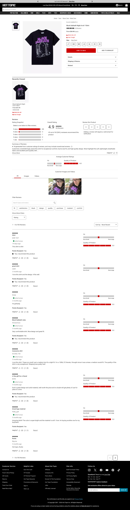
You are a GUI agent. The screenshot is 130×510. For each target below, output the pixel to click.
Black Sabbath (71, 22)
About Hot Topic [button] (51, 466)
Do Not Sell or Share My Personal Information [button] (73, 489)
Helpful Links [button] (28, 466)
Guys (49, 13)
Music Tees (66, 18)
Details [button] (76, 31)
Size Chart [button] (74, 40)
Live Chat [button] (107, 474)
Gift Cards (5, 476)
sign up (123, 490)
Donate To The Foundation (53, 479)
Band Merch (94, 13)
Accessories (78, 13)
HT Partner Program (30, 476)
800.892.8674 (86, 506)
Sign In (26, 485)
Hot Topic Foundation (51, 482)
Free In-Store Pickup (8, 473)
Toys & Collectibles (107, 13)
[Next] (92, 1)
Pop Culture (14, 13)
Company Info (49, 473)
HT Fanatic (27, 473)
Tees (55, 13)
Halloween (24, 13)
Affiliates (47, 469)
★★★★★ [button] (16, 110)
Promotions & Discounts (31, 482)
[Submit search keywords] (3, 9)
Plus (43, 13)
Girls (37, 13)
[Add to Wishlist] (26, 83)
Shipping (4, 482)
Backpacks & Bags (65, 13)
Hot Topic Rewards (29, 479)
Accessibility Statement (73, 482)
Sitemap (68, 485)
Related (70, 65)
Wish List (26, 489)
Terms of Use (70, 479)
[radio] (68, 44)
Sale (118, 13)
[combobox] (65, 9)
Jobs (46, 485)
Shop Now (70, 1)
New (32, 13)
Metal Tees (73, 18)
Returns (4, 479)
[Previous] (37, 1)
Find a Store (48, 476)
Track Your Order (7, 485)
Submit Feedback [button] (101, 482)
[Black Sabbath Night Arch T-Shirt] (20, 92)
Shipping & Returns (74, 61)
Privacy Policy (70, 473)
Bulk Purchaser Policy (72, 469)
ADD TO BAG (81, 50)
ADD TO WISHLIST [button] (108, 50)
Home (86, 13)
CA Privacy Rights (71, 476)
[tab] (16, 27)
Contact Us (5, 469)
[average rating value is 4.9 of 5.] (70, 28)
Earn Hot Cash (28, 469)
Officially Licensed (50, 488)
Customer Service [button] (8, 466)
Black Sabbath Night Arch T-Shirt (19, 104)
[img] (89, 470)
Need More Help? (7, 488)
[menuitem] (126, 5)
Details (70, 57)
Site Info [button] (69, 466)
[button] (119, 5)
